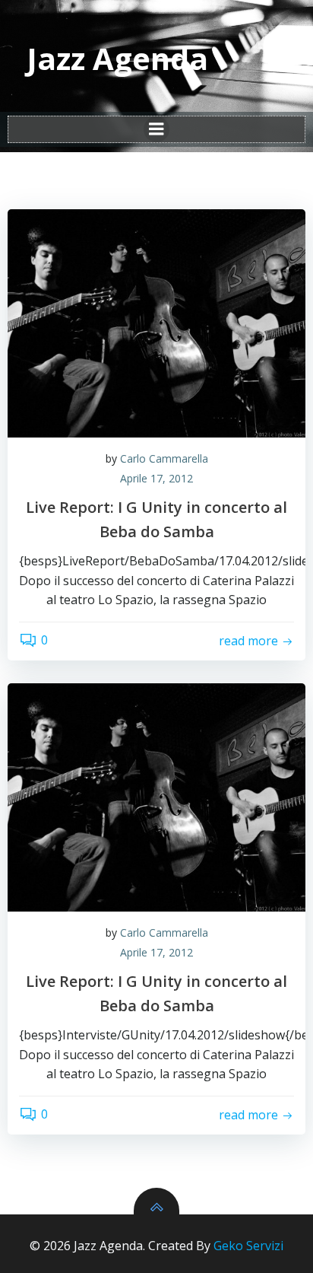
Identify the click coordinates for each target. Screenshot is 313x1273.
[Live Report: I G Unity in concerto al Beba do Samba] (156, 323)
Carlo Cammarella (164, 458)
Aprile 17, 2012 (156, 478)
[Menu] (156, 129)
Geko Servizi (248, 1245)
